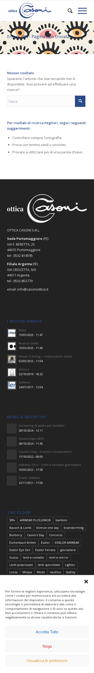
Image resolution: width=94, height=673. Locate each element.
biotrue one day (47, 528)
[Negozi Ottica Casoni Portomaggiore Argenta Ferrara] (39, 10)
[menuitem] (67, 10)
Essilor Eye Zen (19, 550)
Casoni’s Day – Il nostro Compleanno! (45, 452)
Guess (13, 557)
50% (12, 520)
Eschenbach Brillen (22, 542)
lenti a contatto (33, 557)
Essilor (45, 542)
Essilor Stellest (29, 478)
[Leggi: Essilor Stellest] (11, 480)
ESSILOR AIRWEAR (67, 542)
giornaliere (68, 550)
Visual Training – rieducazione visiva (45, 356)
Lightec (70, 565)
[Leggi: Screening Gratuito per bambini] (11, 428)
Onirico (24, 369)
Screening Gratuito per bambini (41, 425)
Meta (22, 330)
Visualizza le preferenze (47, 660)
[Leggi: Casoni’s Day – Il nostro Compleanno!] (11, 454)
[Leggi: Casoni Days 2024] (11, 441)
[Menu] (80, 10)
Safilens (24, 382)
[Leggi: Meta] (11, 333)
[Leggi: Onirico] (11, 372)
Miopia (27, 572)
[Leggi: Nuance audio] (11, 346)
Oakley (70, 572)
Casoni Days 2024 (31, 438)
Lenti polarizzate (21, 565)
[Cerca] (67, 10)
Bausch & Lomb (20, 528)
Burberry (15, 535)
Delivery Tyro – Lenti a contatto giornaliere (50, 465)
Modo (41, 572)
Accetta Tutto (47, 632)
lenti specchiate (49, 565)
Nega (47, 646)
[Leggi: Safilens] (11, 385)
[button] (86, 581)
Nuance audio (29, 343)
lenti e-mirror (58, 557)
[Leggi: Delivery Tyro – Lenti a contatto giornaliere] (11, 467)
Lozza (13, 572)
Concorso (55, 535)
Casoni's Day (35, 535)
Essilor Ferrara (45, 550)
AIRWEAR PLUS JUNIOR (35, 520)
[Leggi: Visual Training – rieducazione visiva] (11, 359)
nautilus (55, 572)
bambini (61, 520)
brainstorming (74, 528)
